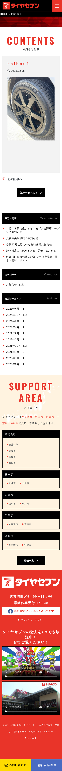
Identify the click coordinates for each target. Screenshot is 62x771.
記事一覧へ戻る (30, 192)
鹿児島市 (12, 444)
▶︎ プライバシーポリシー (31, 620)
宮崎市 (11, 503)
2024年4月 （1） (16, 327)
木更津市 (12, 524)
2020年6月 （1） (16, 364)
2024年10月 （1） (17, 315)
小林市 (24, 503)
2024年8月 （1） (16, 321)
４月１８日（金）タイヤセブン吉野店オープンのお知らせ (33, 230)
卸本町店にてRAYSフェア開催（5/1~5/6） (32, 250)
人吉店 (24, 483)
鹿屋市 (11, 450)
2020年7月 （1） (16, 358)
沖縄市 (26, 545)
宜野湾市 (12, 545)
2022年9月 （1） (16, 333)
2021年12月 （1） (17, 345)
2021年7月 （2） (16, 352)
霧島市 (11, 456)
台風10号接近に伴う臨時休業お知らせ (29, 244)
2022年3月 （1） (16, 339)
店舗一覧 (30, 560)
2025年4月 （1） (16, 308)
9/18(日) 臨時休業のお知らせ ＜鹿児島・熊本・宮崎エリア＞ (32, 258)
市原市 (26, 524)
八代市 (11, 483)
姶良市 (11, 462)
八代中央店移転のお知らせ (22, 238)
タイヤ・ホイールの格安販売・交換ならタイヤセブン (21, 5)
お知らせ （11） (16, 284)
